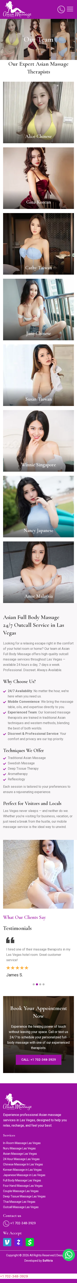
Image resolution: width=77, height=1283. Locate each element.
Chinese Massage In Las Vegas (23, 1164)
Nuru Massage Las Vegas (19, 1148)
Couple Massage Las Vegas (21, 1191)
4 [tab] (44, 984)
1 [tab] (34, 984)
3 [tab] (40, 984)
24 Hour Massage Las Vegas (21, 1159)
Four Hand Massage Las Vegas (23, 1185)
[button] (70, 9)
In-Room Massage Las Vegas (22, 1143)
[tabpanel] (38, 957)
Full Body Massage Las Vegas (22, 1180)
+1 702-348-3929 (14, 1276)
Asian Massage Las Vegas (20, 1153)
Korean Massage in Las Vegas (22, 1169)
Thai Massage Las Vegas (19, 1201)
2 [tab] (37, 984)
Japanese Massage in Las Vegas (24, 1175)
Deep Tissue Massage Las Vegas (24, 1196)
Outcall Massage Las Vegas (21, 1207)
